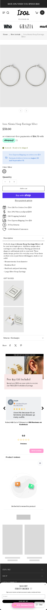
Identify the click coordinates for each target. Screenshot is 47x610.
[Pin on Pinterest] (21, 345)
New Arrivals (15, 34)
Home (5, 34)
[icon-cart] (36, 12)
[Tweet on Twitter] (15, 345)
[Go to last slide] (21, 111)
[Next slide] (26, 111)
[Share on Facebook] (10, 345)
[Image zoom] (23, 76)
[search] (8, 12)
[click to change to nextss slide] (42, 408)
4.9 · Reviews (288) (25, 605)
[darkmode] (42, 12)
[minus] (5, 181)
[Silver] (4, 171)
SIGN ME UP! (23, 601)
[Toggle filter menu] (40, 463)
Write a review (36, 451)
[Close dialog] (45, 584)
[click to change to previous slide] (4, 408)
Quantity (7, 177)
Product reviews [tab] (13, 457)
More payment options (23, 200)
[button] (23, 188)
